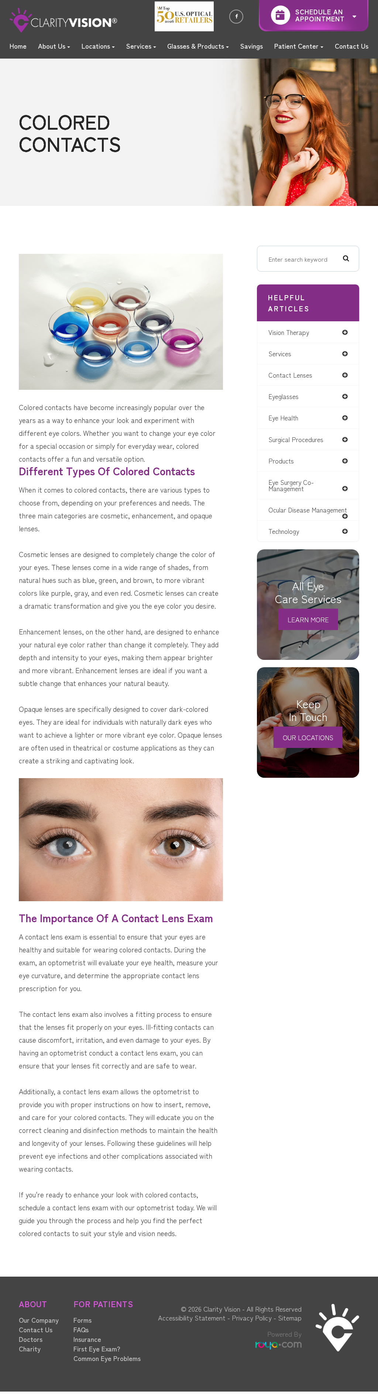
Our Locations (308, 737)
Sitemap (290, 1317)
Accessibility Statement (192, 1317)
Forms (82, 1320)
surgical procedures (295, 439)
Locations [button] (96, 45)
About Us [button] (51, 45)
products (281, 460)
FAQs (81, 1329)
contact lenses (290, 374)
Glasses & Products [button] (195, 45)
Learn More (308, 619)
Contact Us (351, 45)
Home (18, 45)
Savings (251, 45)
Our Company (39, 1320)
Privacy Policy (252, 1317)
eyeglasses (283, 396)
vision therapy (288, 332)
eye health (283, 417)
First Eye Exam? (96, 1348)
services (279, 353)
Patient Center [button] (296, 45)
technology (283, 531)
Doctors (30, 1339)
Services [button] (138, 45)
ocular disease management (307, 509)
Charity (30, 1348)
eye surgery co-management (291, 485)
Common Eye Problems (107, 1358)
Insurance (87, 1339)
